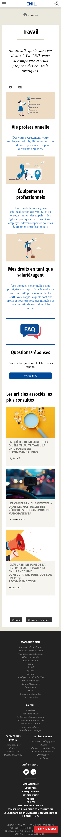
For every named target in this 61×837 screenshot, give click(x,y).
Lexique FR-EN (30, 791)
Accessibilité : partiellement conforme (30, 828)
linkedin (33, 772)
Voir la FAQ (30, 375)
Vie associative (30, 697)
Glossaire (31, 787)
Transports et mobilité (30, 693)
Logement (30, 670)
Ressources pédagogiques (43, 741)
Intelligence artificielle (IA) (31, 677)
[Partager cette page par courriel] (20, 87)
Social (31, 667)
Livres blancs (42, 758)
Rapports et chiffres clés (43, 747)
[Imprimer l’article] (10, 87)
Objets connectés (30, 657)
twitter (26, 772)
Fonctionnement (30, 713)
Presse (30, 798)
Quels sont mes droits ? (13, 746)
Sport (30, 690)
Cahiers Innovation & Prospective (43, 753)
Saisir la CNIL (13, 751)
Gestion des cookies (30, 805)
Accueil (25, 14)
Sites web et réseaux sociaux (30, 650)
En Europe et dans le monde (30, 716)
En (33, 802)
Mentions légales (16, 825)
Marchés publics (30, 726)
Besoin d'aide (47, 829)
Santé (30, 663)
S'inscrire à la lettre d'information (30, 809)
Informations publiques (17, 831)
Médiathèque (31, 783)
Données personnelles (42, 825)
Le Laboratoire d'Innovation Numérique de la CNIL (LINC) (30, 814)
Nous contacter (36, 833)
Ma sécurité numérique (30, 647)
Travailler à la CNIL (30, 723)
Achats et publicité (31, 680)
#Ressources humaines (39, 619)
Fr (27, 802)
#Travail (16, 619)
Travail (30, 673)
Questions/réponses (13, 756)
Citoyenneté (30, 687)
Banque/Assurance (30, 683)
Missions (30, 710)
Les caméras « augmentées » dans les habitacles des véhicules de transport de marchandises (30, 508)
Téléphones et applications (30, 653)
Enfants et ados (30, 660)
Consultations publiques (30, 730)
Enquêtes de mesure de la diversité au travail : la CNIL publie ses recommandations (28, 447)
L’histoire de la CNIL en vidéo (30, 720)
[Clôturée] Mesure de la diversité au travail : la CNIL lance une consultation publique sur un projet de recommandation (30, 573)
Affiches (43, 744)
